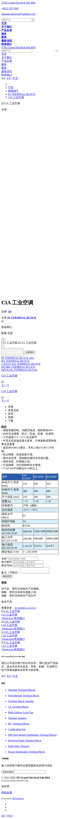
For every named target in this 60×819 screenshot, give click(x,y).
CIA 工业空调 (16, 97)
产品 (10, 87)
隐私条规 (6, 792)
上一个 (5, 385)
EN (9, 78)
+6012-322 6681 (10, 8)
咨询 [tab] (10, 413)
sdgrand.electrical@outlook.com (18, 14)
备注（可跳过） (10, 572)
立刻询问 (29, 352)
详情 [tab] (10, 406)
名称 (4, 558)
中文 (15, 78)
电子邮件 (6, 562)
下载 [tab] (10, 420)
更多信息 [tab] (13, 410)
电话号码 (6, 565)
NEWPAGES (18, 798)
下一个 (5, 400)
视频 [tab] (10, 417)
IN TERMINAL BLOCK (21, 94)
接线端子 (13, 90)
